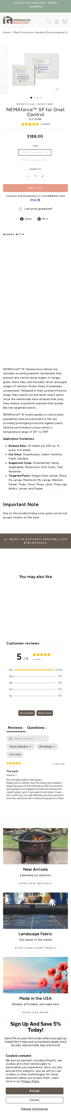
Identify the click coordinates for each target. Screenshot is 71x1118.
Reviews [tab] (16, 727)
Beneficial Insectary (35, 104)
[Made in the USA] (35, 975)
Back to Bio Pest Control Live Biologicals (38, 541)
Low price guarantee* (38, 208)
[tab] (37, 728)
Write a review (45, 713)
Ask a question (26, 713)
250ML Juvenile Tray (34, 152)
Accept (34, 1090)
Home (6, 32)
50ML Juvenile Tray (35, 160)
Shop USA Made (35, 1012)
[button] (35, 670)
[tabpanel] (35, 770)
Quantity (35, 169)
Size (35, 146)
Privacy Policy (30, 1081)
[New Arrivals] (35, 846)
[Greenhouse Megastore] (16, 20)
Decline (35, 1100)
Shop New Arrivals (35, 883)
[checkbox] (15, 754)
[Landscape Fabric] (35, 911)
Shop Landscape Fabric (35, 948)
